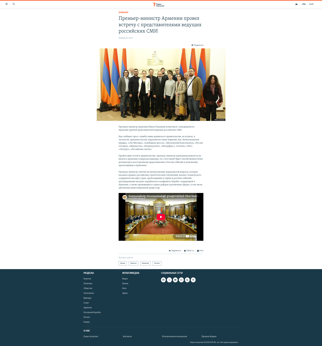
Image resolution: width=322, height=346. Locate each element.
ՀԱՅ (311, 4)
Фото (124, 288)
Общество (88, 288)
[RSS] (187, 279)
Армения (123, 12)
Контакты (127, 337)
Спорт (86, 303)
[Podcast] (193, 279)
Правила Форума (209, 337)
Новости (87, 279)
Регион (87, 317)
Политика (88, 284)
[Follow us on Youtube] (175, 279)
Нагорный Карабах (92, 312)
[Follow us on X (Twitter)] (169, 279)
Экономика (89, 293)
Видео (125, 279)
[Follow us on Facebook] (163, 279)
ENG (304, 4)
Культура (87, 298)
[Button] (197, 45)
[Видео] (296, 4)
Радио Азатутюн (91, 337)
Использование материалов (174, 337)
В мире (87, 322)
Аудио (125, 293)
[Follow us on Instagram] (181, 279)
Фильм (125, 284)
